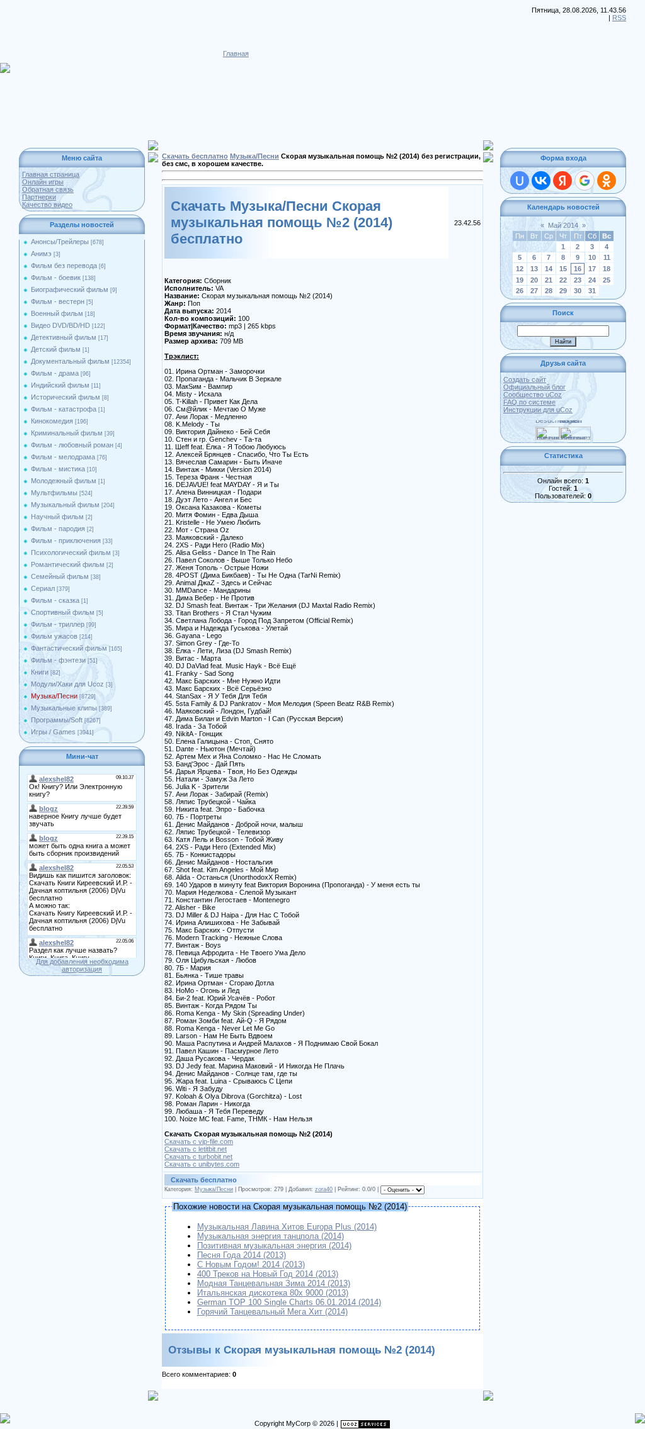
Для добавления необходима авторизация (82, 965)
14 (548, 268)
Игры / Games (53, 732)
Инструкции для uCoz (538, 409)
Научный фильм (57, 516)
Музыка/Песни (54, 696)
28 (548, 290)
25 (606, 280)
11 (606, 257)
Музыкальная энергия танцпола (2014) (270, 1236)
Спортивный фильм (62, 612)
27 (534, 290)
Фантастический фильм (69, 648)
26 (519, 290)
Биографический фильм (69, 289)
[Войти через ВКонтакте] (541, 180)
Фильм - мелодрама (63, 457)
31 (592, 290)
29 (563, 290)
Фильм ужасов (54, 636)
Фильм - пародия (58, 528)
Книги (40, 672)
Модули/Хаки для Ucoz (67, 684)
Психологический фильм (71, 552)
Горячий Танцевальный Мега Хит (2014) (272, 1311)
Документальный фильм (70, 361)
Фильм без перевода (64, 265)
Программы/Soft (57, 720)
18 (606, 268)
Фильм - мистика (58, 469)
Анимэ (41, 253)
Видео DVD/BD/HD (60, 325)
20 (534, 280)
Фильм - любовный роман (72, 445)
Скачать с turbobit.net (198, 1156)
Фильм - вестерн (57, 301)
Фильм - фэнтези (58, 660)
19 (519, 280)
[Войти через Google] (584, 181)
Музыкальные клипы (64, 708)
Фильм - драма (55, 373)
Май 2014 (563, 225)
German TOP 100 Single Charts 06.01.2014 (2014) (289, 1302)
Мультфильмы (54, 492)
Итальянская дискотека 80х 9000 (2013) (272, 1292)
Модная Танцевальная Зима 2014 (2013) (273, 1283)
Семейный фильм (60, 576)
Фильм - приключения (66, 540)
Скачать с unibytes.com (201, 1164)
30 (577, 290)
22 (563, 280)
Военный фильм (57, 313)
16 (577, 268)
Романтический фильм (68, 564)
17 (592, 268)
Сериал (43, 588)
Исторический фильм (65, 397)
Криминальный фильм (67, 433)
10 (592, 257)
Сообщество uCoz (532, 394)
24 (592, 280)
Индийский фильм (60, 385)
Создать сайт (524, 379)
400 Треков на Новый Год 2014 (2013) (267, 1274)
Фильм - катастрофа (63, 409)
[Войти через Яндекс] (562, 180)
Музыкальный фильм (65, 504)
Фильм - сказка (55, 600)
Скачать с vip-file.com (198, 1141)
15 (563, 268)
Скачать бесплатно (195, 156)
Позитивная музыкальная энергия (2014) (274, 1245)
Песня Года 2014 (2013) (241, 1255)
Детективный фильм (63, 337)
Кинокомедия (52, 421)
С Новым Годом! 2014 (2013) (251, 1264)
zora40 (324, 1189)
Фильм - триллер (57, 624)
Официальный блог (534, 387)
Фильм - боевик (56, 277)
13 (534, 268)
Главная (236, 53)
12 (519, 268)
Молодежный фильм (63, 481)
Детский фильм (56, 349)
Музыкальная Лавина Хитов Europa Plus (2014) (287, 1226)
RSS (619, 17)
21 (548, 280)
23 (577, 280)
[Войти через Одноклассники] (606, 180)
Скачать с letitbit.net (195, 1149)
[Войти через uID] (519, 180)
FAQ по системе (529, 402)
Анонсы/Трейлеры (60, 241)
